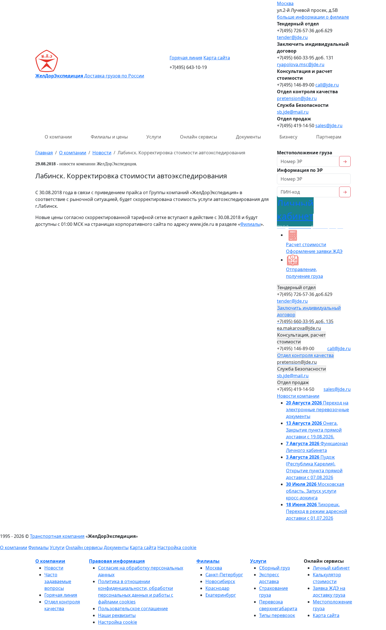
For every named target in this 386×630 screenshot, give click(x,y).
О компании (58, 137)
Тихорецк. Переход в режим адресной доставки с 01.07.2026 (316, 511)
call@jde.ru (327, 85)
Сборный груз (274, 568)
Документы (248, 137)
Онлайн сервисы (198, 137)
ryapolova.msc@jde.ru (300, 64)
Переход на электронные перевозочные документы (317, 409)
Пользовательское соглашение (133, 608)
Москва (285, 3)
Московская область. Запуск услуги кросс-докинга (315, 491)
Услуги (153, 137)
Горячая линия (186, 58)
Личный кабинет (331, 568)
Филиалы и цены (109, 137)
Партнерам (328, 137)
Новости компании (298, 396)
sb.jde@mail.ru (293, 112)
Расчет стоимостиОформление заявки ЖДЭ (314, 247)
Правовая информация (117, 561)
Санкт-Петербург (224, 574)
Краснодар (217, 588)
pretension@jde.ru (297, 98)
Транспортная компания (57, 536)
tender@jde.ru (292, 37)
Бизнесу (288, 137)
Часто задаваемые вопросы (57, 581)
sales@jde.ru (328, 125)
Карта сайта (216, 58)
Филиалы (250, 224)
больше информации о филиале (313, 17)
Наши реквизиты (117, 615)
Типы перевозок (277, 615)
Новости (53, 568)
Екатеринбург (220, 595)
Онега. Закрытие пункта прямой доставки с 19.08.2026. (314, 430)
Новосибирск (220, 581)
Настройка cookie (176, 547)
